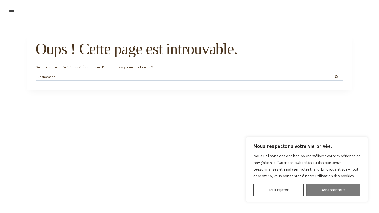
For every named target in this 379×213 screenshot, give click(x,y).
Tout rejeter (279, 189)
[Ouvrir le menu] (11, 11)
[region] (307, 169)
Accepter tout (333, 189)
